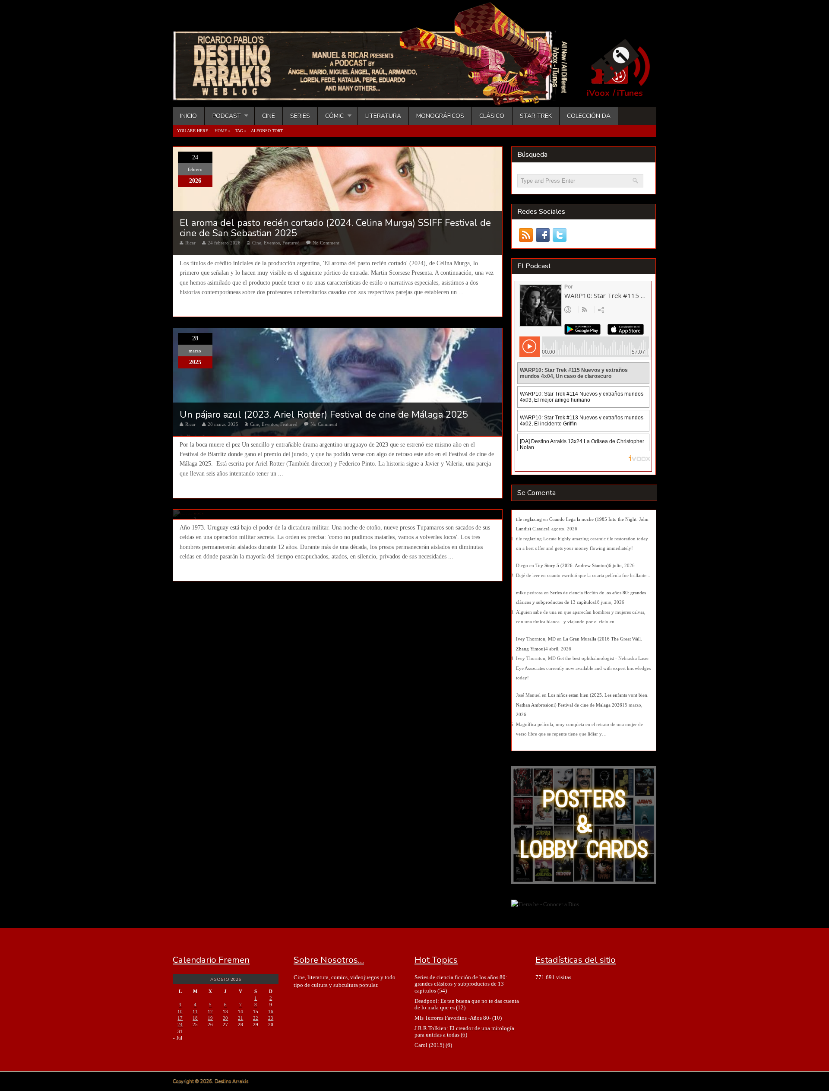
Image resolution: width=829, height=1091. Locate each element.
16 (270, 1011)
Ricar (190, 242)
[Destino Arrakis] (376, 97)
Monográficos (440, 116)
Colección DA (589, 116)
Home (221, 130)
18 (195, 1018)
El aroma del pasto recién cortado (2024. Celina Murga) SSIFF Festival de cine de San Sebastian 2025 (335, 228)
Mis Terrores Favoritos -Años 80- (452, 1018)
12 (210, 1011)
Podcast (222, 116)
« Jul (177, 1037)
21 (240, 1018)
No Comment (326, 242)
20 (225, 1018)
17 (180, 1018)
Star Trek (536, 116)
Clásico (491, 116)
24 (180, 1024)
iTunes (630, 93)
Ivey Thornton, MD (536, 638)
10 (180, 1011)
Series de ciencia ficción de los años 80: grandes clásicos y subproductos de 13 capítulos (460, 984)
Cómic (331, 116)
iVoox (598, 93)
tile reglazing (529, 519)
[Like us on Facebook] (542, 235)
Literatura (383, 116)
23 (270, 1018)
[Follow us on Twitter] (559, 235)
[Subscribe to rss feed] (526, 235)
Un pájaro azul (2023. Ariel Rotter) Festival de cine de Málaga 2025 (324, 414)
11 (195, 1011)
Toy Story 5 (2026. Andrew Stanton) (572, 565)
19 (210, 1018)
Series (300, 116)
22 (255, 1018)
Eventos (272, 242)
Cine (268, 116)
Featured (291, 242)
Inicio (188, 116)
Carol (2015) (429, 1045)
